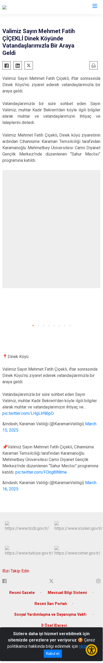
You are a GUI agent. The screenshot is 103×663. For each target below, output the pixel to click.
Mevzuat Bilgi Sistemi (67, 593)
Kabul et (53, 653)
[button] (33, 325)
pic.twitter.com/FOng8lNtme (41, 472)
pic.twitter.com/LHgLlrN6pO (28, 413)
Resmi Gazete (22, 593)
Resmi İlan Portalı (51, 604)
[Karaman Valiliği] (17, 7)
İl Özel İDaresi (54, 625)
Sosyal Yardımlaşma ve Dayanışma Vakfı (50, 614)
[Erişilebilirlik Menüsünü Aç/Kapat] (91, 650)
